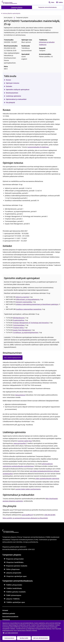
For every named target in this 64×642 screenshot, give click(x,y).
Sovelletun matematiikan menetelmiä (28, 309)
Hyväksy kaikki (24, 638)
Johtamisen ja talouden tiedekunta (47, 43)
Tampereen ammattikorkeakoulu (47, 7)
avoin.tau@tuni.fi (27, 515)
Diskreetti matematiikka (24, 302)
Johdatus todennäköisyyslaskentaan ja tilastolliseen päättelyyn (37, 304)
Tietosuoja (6, 620)
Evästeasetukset (9, 638)
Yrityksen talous (18, 327)
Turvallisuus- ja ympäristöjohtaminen (25, 332)
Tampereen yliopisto (16, 7)
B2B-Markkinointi (19, 318)
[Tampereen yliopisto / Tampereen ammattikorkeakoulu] (11, 2)
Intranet (5, 610)
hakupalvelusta (20, 395)
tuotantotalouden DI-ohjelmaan (38, 147)
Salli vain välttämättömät (40, 638)
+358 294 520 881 (49, 515)
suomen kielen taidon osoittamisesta (28, 489)
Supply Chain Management (22, 330)
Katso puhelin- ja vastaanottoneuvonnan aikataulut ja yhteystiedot (25, 518)
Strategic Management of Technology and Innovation (31, 323)
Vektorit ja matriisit (22, 297)
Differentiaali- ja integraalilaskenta (27, 299)
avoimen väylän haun (25, 441)
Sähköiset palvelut (8, 613)
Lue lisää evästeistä (11, 633)
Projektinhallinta (18, 320)
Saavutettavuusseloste (10, 616)
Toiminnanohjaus (19, 325)
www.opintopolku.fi (20, 443)
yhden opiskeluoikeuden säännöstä (47, 478)
